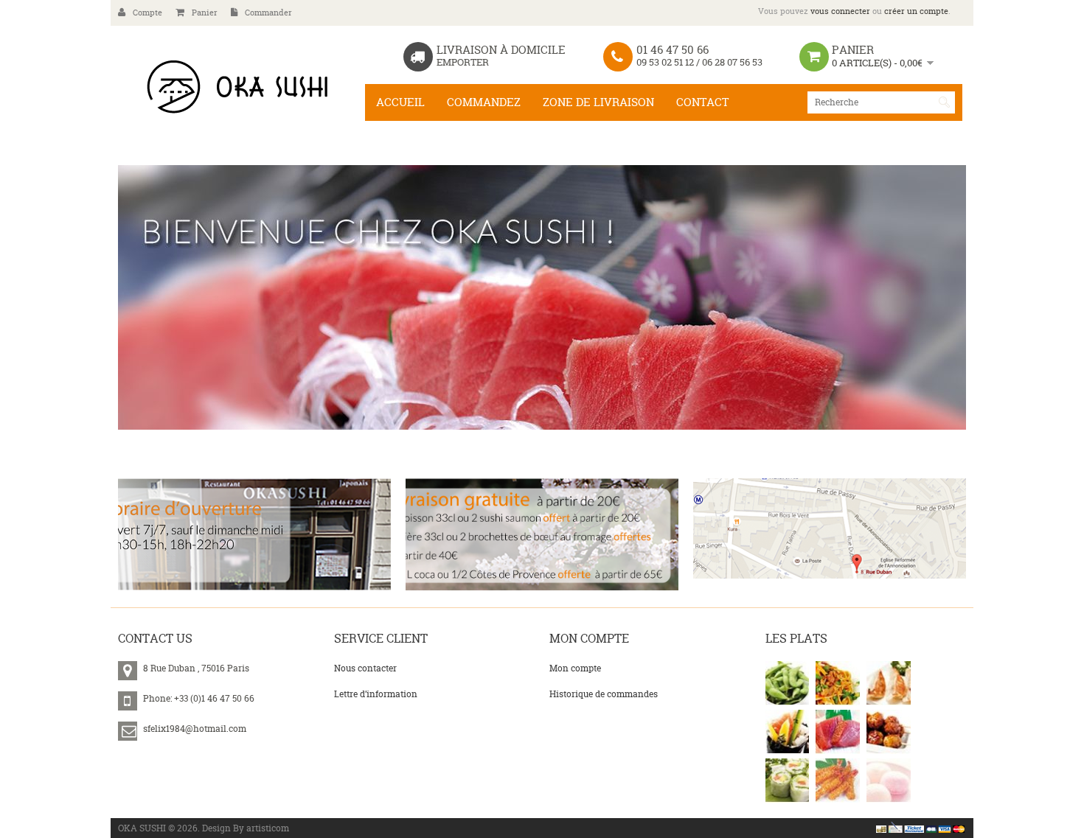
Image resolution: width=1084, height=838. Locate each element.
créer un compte (916, 11)
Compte (147, 12)
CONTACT (702, 102)
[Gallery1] (787, 683)
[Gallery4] (787, 732)
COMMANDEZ (484, 102)
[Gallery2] (838, 683)
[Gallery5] (838, 732)
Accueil (400, 102)
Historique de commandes (603, 694)
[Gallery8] (838, 780)
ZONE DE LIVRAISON (598, 102)
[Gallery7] (787, 780)
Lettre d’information (375, 694)
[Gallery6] (888, 732)
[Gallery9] (888, 780)
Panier (205, 12)
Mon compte (575, 668)
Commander (268, 12)
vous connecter (840, 11)
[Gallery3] (888, 683)
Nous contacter (365, 668)
